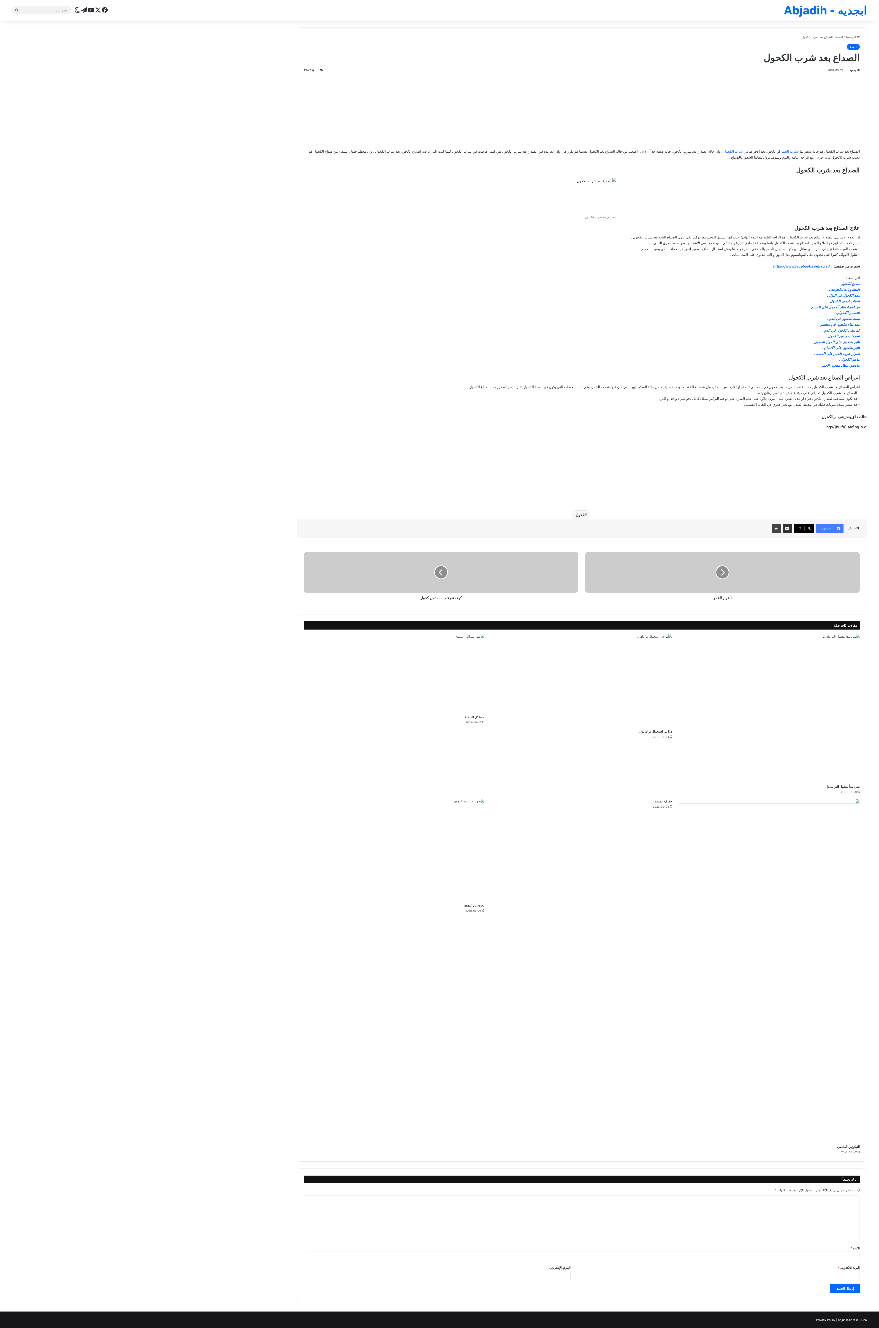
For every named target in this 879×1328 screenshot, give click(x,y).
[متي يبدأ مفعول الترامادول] (769, 708)
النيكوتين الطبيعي (848, 1147)
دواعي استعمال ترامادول (655, 731)
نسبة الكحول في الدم (844, 318)
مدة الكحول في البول (844, 295)
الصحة (839, 37)
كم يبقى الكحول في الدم (842, 330)
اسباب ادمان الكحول (845, 301)
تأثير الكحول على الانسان (842, 348)
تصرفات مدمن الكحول (844, 336)
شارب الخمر (790, 151)
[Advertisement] (581, 110)
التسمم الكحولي (848, 313)
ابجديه (853, 70)
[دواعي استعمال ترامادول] (581, 680)
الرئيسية (851, 37)
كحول (580, 514)
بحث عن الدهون (474, 905)
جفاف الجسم (663, 801)
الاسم (855, 1248)
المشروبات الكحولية (845, 289)
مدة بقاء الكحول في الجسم (840, 324)
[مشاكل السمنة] (394, 673)
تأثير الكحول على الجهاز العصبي (837, 342)
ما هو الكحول (850, 359)
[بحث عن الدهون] (394, 850)
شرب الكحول (733, 151)
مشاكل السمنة (474, 717)
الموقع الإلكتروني (560, 1267)
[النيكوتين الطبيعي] (769, 970)
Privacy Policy (825, 1320)
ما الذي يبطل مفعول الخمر (840, 365)
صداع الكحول (850, 283)
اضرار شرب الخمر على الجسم (838, 354)
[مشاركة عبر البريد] (787, 528)
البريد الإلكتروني (849, 1267)
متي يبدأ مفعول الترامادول (842, 786)
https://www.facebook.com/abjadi (801, 266)
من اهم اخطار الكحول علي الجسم (835, 307)
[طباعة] (776, 528)
